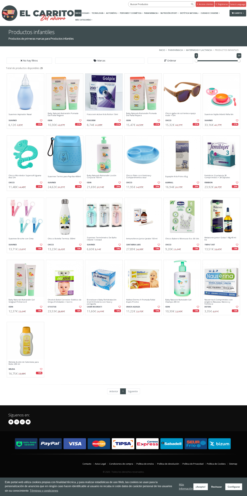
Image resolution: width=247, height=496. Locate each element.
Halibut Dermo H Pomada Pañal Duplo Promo (140, 301)
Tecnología (97, 13)
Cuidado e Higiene (209, 13)
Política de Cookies (216, 463)
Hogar (85, 13)
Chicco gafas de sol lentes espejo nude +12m (180, 114)
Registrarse (222, 4)
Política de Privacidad (192, 463)
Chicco (168, 120)
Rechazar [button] (216, 486)
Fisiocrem (91, 120)
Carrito (238, 13)
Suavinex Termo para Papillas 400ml (64, 176)
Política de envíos (145, 463)
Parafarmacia (151, 13)
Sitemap (233, 463)
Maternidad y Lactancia (199, 50)
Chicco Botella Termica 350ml (61, 239)
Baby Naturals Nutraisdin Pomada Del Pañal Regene (63, 114)
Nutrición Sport (168, 13)
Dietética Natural (189, 13)
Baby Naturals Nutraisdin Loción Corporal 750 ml (101, 176)
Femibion (208, 183)
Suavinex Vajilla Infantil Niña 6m (218, 114)
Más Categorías (83, 20)
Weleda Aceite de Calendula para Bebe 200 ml (24, 363)
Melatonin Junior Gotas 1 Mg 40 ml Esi (220, 239)
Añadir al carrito (26, 131)
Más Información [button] (186, 486)
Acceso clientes (205, 4)
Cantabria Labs (133, 245)
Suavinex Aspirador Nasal (20, 114)
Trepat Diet (209, 245)
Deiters (207, 307)
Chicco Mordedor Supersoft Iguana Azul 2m (25, 176)
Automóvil (111, 13)
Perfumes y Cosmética (130, 13)
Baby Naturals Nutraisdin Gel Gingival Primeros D (22, 301)
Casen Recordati (94, 307)
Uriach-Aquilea (133, 307)
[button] (99, 61)
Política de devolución (168, 463)
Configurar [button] (234, 486)
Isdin (50, 120)
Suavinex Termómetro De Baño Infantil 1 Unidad (102, 239)
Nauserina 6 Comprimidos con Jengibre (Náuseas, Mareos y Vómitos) (218, 302)
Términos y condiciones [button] (44, 490)
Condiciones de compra (121, 463)
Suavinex (13, 120)
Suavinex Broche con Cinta (21, 239)
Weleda (12, 369)
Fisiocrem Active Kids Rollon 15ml (102, 114)
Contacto (87, 463)
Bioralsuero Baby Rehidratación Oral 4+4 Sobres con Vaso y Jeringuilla (101, 302)
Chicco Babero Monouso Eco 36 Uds (182, 239)
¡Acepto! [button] (200, 486)
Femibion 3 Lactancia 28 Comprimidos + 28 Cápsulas (217, 176)
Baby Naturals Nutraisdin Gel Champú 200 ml (178, 301)
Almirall (169, 183)
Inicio (78, 13)
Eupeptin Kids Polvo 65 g (176, 176)
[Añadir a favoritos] (40, 120)
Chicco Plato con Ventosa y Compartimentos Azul (138, 176)
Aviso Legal (100, 463)
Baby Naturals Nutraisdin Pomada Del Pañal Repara (141, 114)
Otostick (52, 307)
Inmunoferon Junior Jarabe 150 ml (142, 239)
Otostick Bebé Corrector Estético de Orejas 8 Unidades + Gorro (64, 301)
